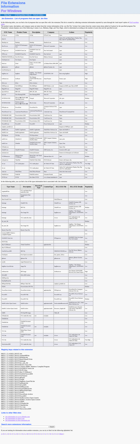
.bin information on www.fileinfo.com (17, 417)
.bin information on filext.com (14, 418)
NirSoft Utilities (38, 15)
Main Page (7, 15)
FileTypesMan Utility (23, 15)
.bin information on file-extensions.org (17, 420)
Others (61, 434)
